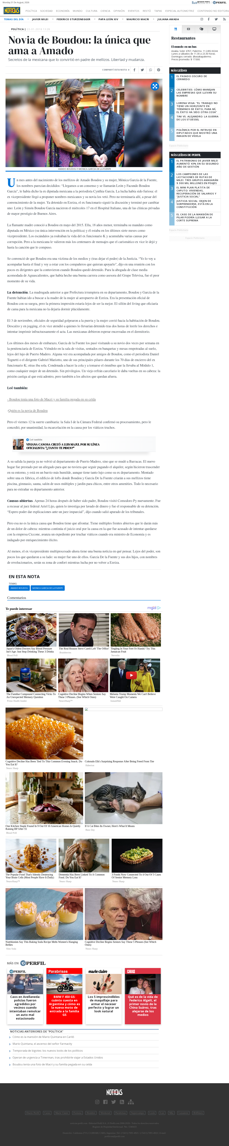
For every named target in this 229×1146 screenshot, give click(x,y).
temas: (13, 583)
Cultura (91, 10)
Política (31, 10)
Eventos (133, 10)
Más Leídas (179, 71)
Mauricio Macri (138, 19)
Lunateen (183, 1113)
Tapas (158, 10)
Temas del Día (14, 19)
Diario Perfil (32, 1113)
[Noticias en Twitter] (216, 20)
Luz (162, 1113)
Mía (171, 1113)
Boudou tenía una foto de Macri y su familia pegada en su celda (52, 1064)
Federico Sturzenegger (74, 19)
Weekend (105, 1113)
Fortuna (77, 1113)
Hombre (91, 1113)
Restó (147, 10)
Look (152, 1113)
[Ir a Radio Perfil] (201, 2)
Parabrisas (120, 1113)
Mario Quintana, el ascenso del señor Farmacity (42, 1044)
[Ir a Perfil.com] (219, 2)
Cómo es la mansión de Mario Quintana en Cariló (43, 1037)
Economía (62, 10)
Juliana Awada (168, 19)
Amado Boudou (19, 588)
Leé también (36, 439)
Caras (47, 1113)
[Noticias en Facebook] (208, 20)
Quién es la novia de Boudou (28, 410)
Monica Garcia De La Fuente (48, 588)
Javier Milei (40, 19)
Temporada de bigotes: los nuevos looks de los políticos (48, 1050)
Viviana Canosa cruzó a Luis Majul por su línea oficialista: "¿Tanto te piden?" (63, 446)
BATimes (198, 1113)
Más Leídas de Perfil (186, 155)
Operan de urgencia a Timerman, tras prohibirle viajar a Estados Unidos (58, 1057)
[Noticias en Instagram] (202, 20)
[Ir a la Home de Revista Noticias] (12, 10)
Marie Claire (61, 1113)
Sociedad (46, 10)
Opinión (119, 10)
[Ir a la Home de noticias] (114, 1092)
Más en (13, 963)
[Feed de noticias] (224, 20)
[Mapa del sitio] (131, 1102)
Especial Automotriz (179, 10)
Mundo (77, 10)
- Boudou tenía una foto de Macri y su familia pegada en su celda (51, 399)
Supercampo (137, 1113)
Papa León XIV (109, 19)
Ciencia (105, 10)
